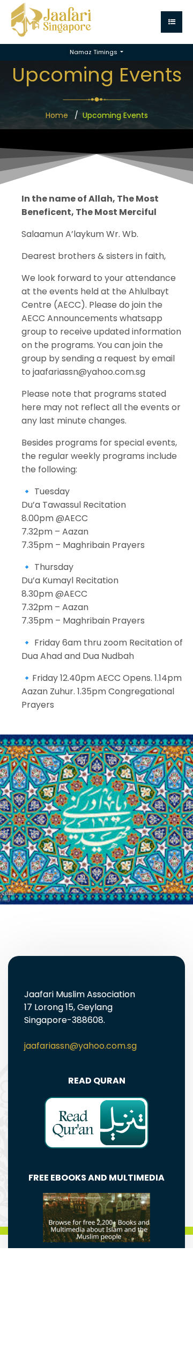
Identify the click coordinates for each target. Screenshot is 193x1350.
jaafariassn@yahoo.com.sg (80, 1046)
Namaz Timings (94, 52)
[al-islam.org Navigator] (96, 1217)
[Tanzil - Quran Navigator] (96, 1122)
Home (57, 115)
